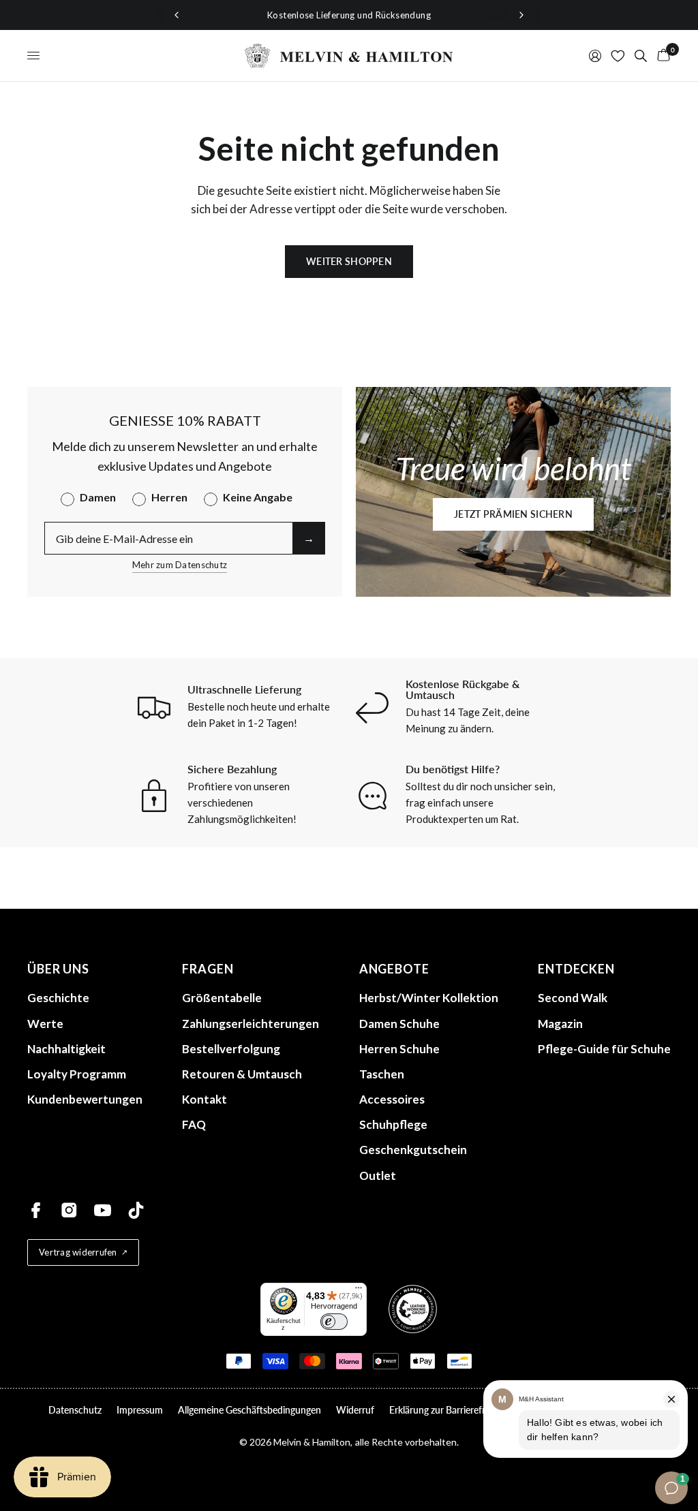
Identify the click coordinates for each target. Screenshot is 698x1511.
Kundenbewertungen (84, 1099)
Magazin (560, 1023)
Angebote (394, 969)
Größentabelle (222, 998)
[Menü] (358, 1291)
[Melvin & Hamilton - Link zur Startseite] (349, 55)
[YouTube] (102, 1210)
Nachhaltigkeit (66, 1049)
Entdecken (576, 969)
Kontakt (204, 1099)
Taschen (381, 1074)
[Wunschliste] (618, 55)
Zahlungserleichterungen (250, 1023)
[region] (349, 15)
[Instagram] (69, 1210)
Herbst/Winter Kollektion (428, 998)
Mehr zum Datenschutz (179, 564)
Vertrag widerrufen (78, 1252)
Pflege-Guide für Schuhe (604, 1049)
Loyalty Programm (76, 1074)
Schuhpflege (393, 1124)
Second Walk (572, 998)
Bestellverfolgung (231, 1049)
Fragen (207, 969)
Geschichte (58, 998)
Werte (45, 1023)
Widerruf (355, 1410)
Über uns (58, 969)
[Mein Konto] (595, 55)
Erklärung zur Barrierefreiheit (448, 1410)
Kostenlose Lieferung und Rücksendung (349, 15)
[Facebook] (35, 1210)
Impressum (140, 1410)
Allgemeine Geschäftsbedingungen (249, 1410)
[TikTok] (136, 1210)
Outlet (377, 1175)
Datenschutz (75, 1410)
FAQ (194, 1124)
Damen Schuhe (399, 1023)
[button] (513, 514)
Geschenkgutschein (413, 1149)
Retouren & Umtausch (242, 1074)
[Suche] (641, 55)
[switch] (334, 1321)
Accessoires (392, 1099)
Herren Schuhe (399, 1049)
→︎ (308, 537)
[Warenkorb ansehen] (661, 55)
